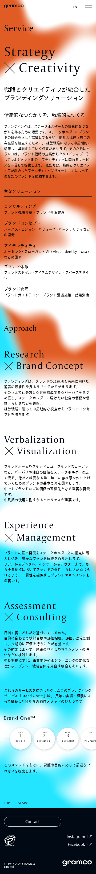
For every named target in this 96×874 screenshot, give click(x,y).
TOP (7, 803)
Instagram (76, 837)
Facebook (76, 844)
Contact (32, 821)
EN (75, 6)
